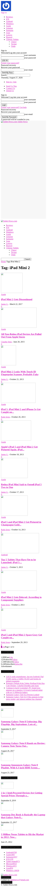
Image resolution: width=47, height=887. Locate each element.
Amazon (9, 28)
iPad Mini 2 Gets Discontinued (16, 299)
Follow (15, 659)
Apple (8, 26)
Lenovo (9, 35)
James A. (4, 304)
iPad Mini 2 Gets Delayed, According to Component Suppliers (21, 598)
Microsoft (11, 864)
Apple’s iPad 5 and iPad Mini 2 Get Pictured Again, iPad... (19, 448)
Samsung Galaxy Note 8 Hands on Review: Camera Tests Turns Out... (23, 744)
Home (3, 262)
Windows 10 (12, 870)
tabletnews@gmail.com (19, 880)
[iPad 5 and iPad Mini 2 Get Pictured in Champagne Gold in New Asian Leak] (14, 515)
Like (11, 657)
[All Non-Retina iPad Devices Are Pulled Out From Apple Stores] (19, 327)
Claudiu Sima (6, 342)
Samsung (9, 30)
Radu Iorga (5, 417)
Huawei (9, 37)
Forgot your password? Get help (14, 107)
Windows (10, 24)
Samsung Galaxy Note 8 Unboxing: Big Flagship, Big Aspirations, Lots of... (21, 723)
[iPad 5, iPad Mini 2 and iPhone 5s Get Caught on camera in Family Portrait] (18, 402)
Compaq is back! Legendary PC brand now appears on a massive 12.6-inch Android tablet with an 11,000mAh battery (24, 690)
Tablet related (13, 861)
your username (30, 55)
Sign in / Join (11, 82)
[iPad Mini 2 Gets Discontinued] (12, 292)
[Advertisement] (23, 146)
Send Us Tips (11, 86)
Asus (8, 33)
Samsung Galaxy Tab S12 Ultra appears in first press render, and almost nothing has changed (24, 698)
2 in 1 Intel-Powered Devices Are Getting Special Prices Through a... (21, 794)
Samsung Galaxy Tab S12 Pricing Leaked (22, 695)
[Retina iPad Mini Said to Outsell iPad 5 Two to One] (14, 477)
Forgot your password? (10, 63)
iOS (7, 19)
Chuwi (13, 42)
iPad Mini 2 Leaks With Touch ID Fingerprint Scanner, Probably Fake (19, 373)
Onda (13, 46)
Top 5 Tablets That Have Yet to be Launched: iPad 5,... (18, 561)
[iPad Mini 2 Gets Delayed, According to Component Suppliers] (19, 590)
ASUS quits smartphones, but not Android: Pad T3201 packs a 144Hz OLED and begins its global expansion (24, 679)
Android (9, 21)
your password (30, 58)
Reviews (9, 17)
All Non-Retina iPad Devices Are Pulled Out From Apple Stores (21, 335)
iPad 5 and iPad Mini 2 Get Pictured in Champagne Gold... (21, 523)
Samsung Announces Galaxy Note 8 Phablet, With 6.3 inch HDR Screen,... (20, 766)
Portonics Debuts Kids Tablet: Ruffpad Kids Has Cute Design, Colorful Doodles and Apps (25, 684)
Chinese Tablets (12, 39)
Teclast (14, 44)
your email (28, 70)
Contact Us (10, 88)
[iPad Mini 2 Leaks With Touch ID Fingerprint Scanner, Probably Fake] (8, 365)
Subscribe (18, 664)
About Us (10, 91)
